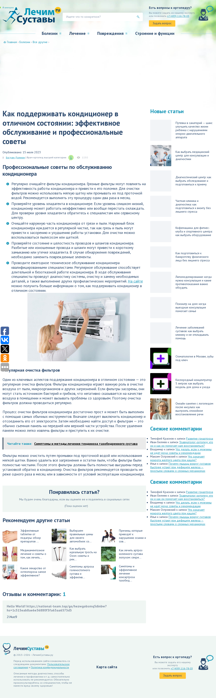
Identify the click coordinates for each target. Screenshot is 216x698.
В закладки (8, 7)
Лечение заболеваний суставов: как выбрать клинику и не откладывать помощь (192, 333)
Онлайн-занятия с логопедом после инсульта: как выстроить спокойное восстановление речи (194, 409)
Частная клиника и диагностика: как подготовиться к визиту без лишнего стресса (193, 206)
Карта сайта (106, 666)
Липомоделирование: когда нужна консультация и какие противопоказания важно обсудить (194, 282)
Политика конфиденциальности (50, 667)
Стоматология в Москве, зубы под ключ (194, 358)
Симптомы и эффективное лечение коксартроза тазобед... (128, 574)
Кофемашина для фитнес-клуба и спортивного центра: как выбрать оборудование (194, 231)
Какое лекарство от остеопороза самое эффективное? (33, 571)
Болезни (50, 33)
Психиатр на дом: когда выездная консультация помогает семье (191, 307)
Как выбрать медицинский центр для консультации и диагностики (192, 155)
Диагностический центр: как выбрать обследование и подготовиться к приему (193, 180)
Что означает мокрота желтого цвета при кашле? (177, 458)
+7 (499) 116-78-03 (178, 16)
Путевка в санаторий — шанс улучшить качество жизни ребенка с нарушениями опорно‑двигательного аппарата (194, 130)
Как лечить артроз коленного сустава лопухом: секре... (131, 553)
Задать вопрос (162, 23)
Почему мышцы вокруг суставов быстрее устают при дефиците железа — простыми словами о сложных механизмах (180, 467)
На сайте (135, 281)
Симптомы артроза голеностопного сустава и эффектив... (82, 572)
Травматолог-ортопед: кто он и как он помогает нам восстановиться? (181, 444)
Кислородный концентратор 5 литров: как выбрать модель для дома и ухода (194, 383)
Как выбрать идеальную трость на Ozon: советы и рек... (83, 554)
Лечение (77, 33)
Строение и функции (154, 33)
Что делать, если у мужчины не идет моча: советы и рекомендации (181, 451)
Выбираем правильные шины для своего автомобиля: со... (81, 536)
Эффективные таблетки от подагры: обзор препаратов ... (30, 536)
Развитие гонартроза (199, 438)
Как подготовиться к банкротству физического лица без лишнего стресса (193, 256)
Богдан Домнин (15, 157)
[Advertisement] (108, 75)
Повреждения (110, 33)
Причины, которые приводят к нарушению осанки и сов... (132, 536)
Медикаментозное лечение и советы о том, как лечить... (33, 553)
